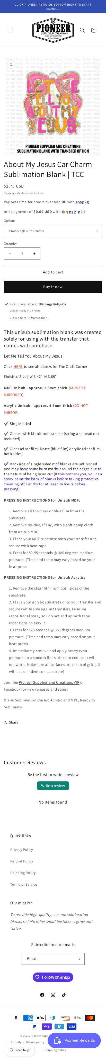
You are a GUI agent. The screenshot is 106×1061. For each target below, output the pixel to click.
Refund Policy (21, 861)
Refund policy (35, 1042)
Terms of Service (23, 884)
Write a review (53, 785)
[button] (10, 30)
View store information (29, 318)
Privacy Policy (21, 849)
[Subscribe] (78, 959)
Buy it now (53, 286)
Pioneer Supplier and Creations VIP (49, 682)
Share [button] (14, 722)
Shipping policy (55, 1050)
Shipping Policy (23, 872)
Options (9, 220)
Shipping (9, 193)
